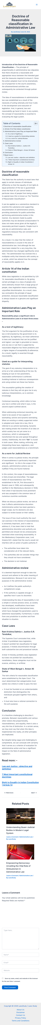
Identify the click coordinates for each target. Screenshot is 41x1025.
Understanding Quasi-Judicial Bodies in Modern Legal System (20, 830)
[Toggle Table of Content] (34, 123)
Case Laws (9, 143)
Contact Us (20, 1015)
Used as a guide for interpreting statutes (21, 136)
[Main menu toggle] (37, 4)
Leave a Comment (12, 837)
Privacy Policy (20, 1018)
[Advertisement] (20, 916)
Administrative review (13, 141)
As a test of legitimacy (15, 134)
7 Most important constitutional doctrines (21, 160)
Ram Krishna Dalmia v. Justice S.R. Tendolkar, (19, 147)
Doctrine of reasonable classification (17, 126)
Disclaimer (20, 1012)
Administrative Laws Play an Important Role (21, 131)
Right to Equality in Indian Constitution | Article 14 (21, 163)
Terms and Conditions (20, 1021)
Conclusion (9, 152)
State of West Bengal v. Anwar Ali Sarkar (21, 150)
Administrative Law (26, 837)
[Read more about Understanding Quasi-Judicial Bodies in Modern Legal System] (20, 816)
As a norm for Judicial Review (18, 138)
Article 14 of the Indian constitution (17, 129)
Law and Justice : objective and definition (21, 157)
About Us (20, 1010)
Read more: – (9, 155)
